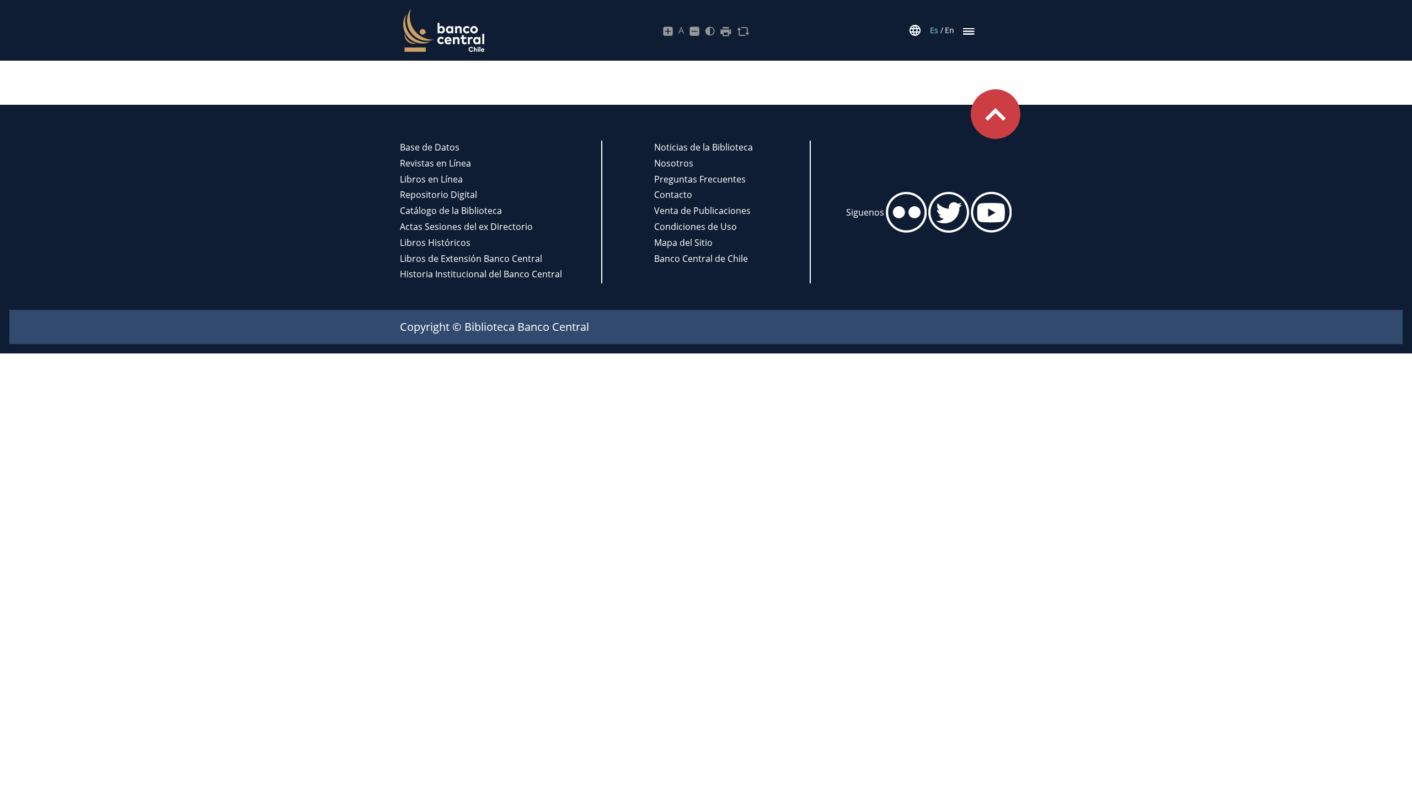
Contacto (673, 195)
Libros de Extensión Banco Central (471, 259)
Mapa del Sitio (683, 243)
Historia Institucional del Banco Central (481, 274)
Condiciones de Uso (695, 227)
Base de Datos (429, 147)
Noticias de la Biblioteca (703, 147)
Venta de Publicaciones (702, 211)
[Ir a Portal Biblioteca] (442, 30)
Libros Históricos (435, 243)
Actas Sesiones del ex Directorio (466, 227)
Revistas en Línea (435, 163)
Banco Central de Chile (701, 259)
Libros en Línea (431, 179)
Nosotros (673, 163)
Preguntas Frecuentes (700, 179)
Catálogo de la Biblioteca (451, 211)
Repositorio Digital (438, 195)
